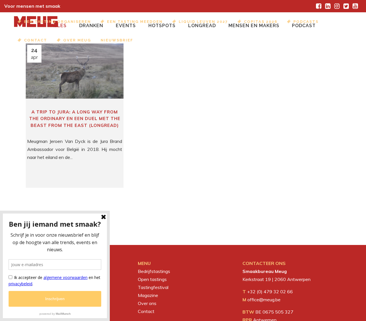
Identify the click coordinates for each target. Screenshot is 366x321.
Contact (146, 311)
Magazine (148, 295)
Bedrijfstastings (154, 271)
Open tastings (152, 279)
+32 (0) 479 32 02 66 (270, 291)
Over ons (147, 303)
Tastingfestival (153, 287)
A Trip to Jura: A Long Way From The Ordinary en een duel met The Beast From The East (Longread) (74, 118)
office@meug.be (264, 299)
